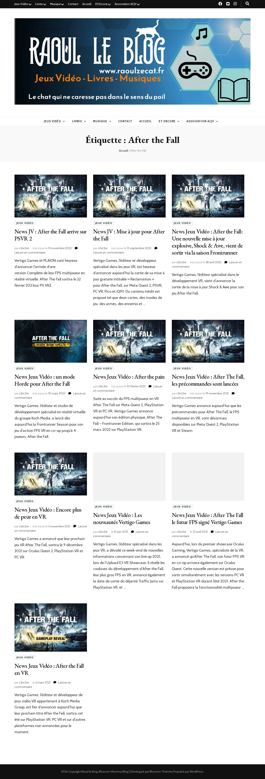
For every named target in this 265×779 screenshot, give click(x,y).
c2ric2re (24, 248)
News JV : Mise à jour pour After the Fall (129, 235)
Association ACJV (125, 4)
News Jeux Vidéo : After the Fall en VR (49, 669)
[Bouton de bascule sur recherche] (247, 4)
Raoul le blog (89, 771)
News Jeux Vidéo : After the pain (129, 376)
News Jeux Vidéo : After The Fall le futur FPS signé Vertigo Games (207, 518)
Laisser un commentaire (29, 252)
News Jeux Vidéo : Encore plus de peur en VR (48, 513)
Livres (39, 4)
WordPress (197, 771)
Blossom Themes (161, 771)
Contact (73, 4)
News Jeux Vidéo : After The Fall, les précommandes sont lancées (208, 380)
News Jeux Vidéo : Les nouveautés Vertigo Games (121, 518)
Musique (55, 4)
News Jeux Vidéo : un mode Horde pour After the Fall (44, 380)
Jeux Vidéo (21, 4)
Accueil (86, 4)
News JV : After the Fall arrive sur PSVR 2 (50, 235)
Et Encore (101, 4)
